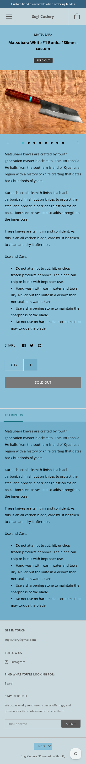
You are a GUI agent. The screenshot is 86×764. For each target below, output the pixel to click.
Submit (71, 724)
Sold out (43, 382)
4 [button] (40, 143)
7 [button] (57, 143)
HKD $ (41, 746)
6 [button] (52, 143)
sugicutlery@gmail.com (20, 640)
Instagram (18, 662)
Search (9, 683)
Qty (14, 364)
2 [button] (29, 143)
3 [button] (34, 143)
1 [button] (23, 143)
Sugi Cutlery (29, 756)
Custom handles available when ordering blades (43, 4)
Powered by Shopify (52, 756)
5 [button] (46, 143)
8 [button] (63, 143)
